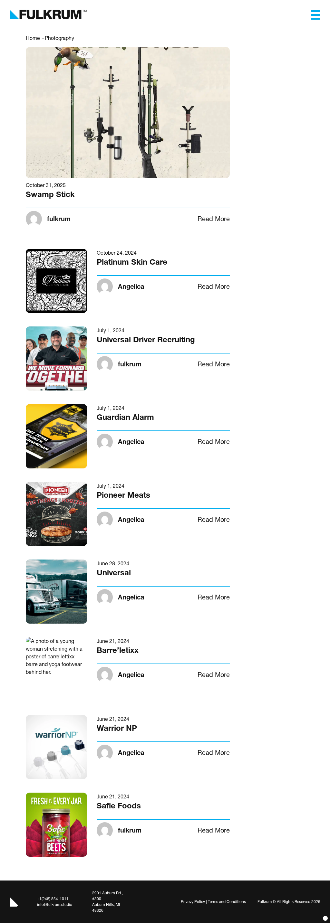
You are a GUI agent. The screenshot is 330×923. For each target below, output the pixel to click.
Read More (214, 218)
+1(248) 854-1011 (53, 898)
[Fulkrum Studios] (49, 14)
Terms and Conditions (227, 901)
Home (33, 38)
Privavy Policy (193, 901)
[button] (315, 14)
